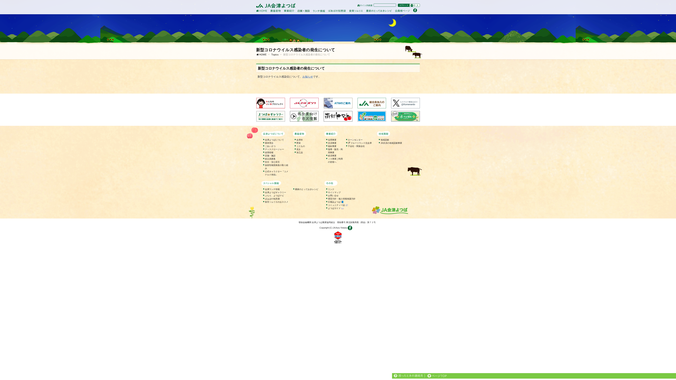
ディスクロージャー (274, 149)
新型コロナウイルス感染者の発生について (306, 54)
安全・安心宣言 (272, 162)
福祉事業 (332, 146)
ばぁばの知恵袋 (272, 199)
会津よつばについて (274, 140)
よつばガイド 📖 (336, 208)
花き (298, 149)
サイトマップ (334, 192)
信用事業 (332, 140)
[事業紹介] (289, 11)
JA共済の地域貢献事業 (391, 143)
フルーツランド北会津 (361, 143)
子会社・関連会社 (356, 146)
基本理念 (269, 143)
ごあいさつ (270, 146)
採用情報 (269, 152)
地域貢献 (385, 140)
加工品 (299, 152)
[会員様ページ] (402, 11)
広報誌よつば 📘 (336, 202)
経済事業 (332, 155)
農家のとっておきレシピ (306, 189)
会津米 (299, 140)
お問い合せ (333, 195)
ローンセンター (355, 140)
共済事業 (332, 143)
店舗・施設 (270, 155)
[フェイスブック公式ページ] (415, 10)
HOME (263, 54)
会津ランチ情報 (272, 189)
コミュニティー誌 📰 (338, 205)
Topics (274, 54)
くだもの (300, 146)
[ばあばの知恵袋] (337, 11)
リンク (331, 189)
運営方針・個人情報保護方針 (341, 199)
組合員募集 (270, 159)
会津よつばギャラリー (275, 192)
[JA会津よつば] (275, 5)
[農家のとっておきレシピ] (379, 11)
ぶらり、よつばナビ (274, 195)
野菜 (298, 143)
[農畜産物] (275, 11)
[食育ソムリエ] (356, 11)
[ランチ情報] (319, 11)
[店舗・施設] (304, 11)
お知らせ (307, 76)
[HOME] (261, 11)
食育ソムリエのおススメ (276, 202)
